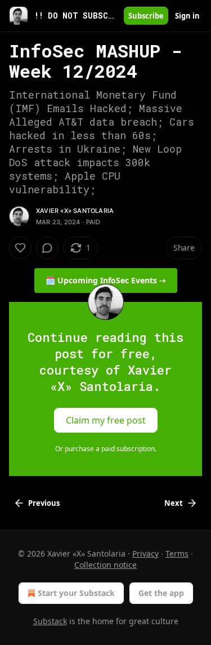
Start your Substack (76, 593)
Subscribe (146, 16)
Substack (50, 621)
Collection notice (105, 564)
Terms (176, 553)
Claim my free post (106, 420)
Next (173, 503)
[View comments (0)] (47, 248)
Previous (44, 503)
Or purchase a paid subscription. (105, 448)
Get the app (161, 593)
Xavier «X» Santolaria (75, 211)
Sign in (187, 16)
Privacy (145, 553)
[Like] (20, 248)
